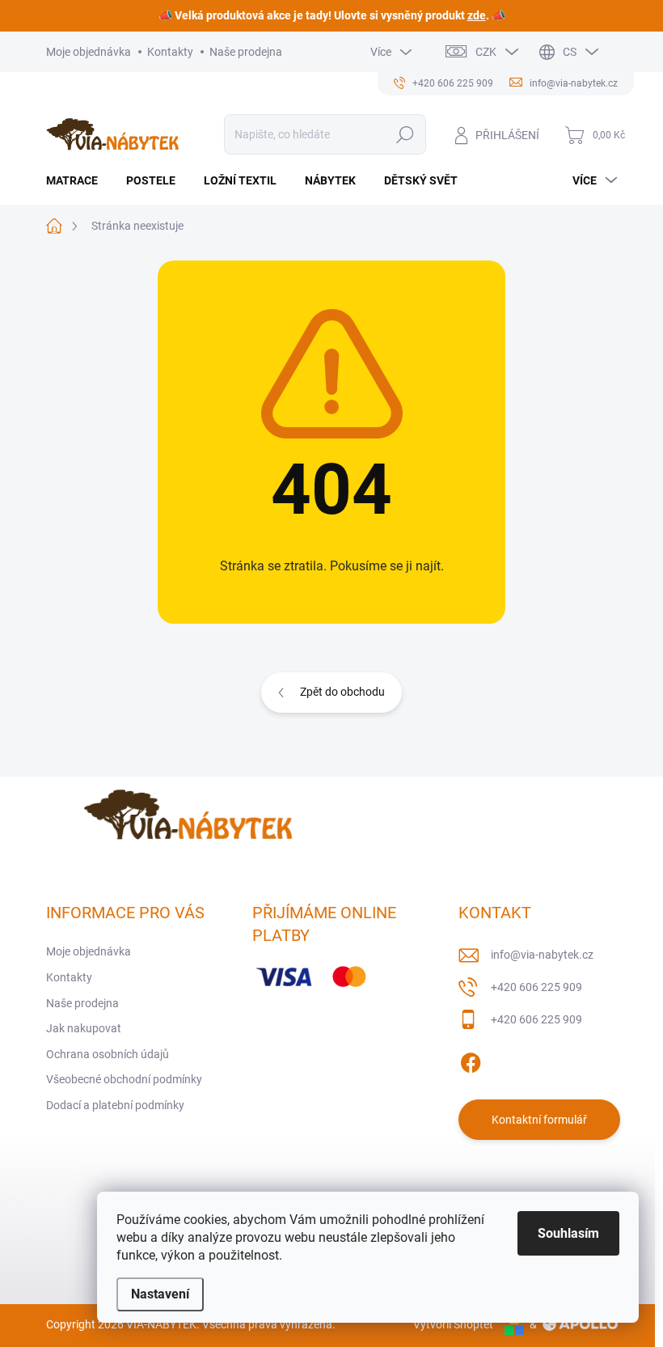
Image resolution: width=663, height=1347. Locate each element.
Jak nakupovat (83, 1028)
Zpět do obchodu (342, 691)
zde (476, 15)
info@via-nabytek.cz (542, 954)
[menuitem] (78, 180)
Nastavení (160, 1294)
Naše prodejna (245, 51)
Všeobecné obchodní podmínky (124, 1079)
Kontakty (170, 51)
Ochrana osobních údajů (107, 1054)
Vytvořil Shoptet (453, 1324)
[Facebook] (470, 1060)
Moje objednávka (88, 51)
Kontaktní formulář (539, 1119)
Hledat (404, 134)
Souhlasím (568, 1233)
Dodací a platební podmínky (115, 1105)
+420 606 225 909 (536, 987)
